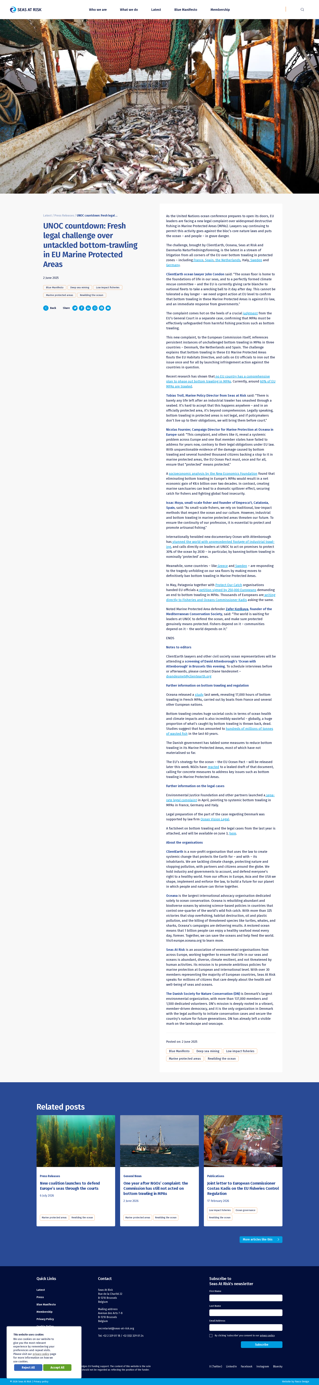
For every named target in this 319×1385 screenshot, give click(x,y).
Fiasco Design (302, 1381)
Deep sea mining (79, 287)
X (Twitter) (215, 1366)
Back (50, 308)
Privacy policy (41, 1381)
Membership (220, 9)
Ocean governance (245, 1210)
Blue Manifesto (185, 9)
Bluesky (277, 1366)
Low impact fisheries (107, 287)
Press (40, 1297)
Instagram (262, 1366)
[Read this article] (76, 1141)
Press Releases (64, 215)
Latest (156, 9)
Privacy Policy (45, 1319)
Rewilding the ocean (91, 295)
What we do (129, 9)
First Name (215, 1291)
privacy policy (267, 1335)
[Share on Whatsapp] (95, 308)
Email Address (217, 1320)
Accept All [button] (57, 1367)
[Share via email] (108, 308)
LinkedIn (231, 1366)
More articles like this (257, 1239)
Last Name (215, 1306)
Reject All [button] (28, 1367)
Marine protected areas (59, 295)
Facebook (246, 1366)
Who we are (98, 9)
